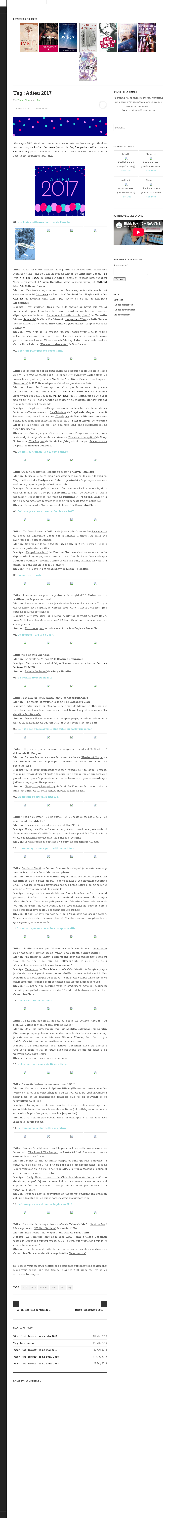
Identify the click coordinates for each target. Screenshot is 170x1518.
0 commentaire (40, 109)
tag (69, 1287)
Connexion (118, 300)
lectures (43, 1287)
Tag (39, 100)
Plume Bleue (24, 100)
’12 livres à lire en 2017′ (70, 544)
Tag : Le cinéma (23, 1343)
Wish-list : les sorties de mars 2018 (36, 1363)
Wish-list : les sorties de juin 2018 (35, 1336)
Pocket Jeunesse (44, 147)
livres (54, 1287)
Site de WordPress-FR (123, 315)
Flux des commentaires (124, 310)
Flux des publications (123, 305)
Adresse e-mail (121, 265)
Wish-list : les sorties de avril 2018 (36, 1356)
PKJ (62, 1287)
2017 (24, 1287)
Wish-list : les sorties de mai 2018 (35, 1349)
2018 (33, 1287)
